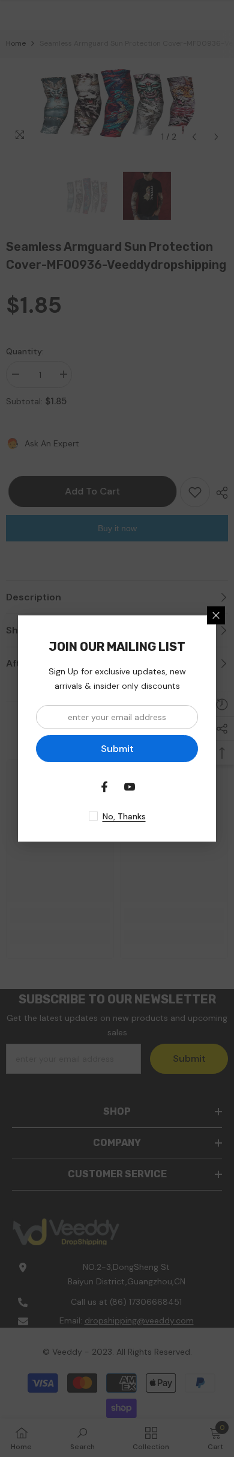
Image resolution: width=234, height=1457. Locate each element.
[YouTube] (129, 786)
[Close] (216, 615)
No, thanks (124, 816)
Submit (117, 748)
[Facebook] (104, 786)
